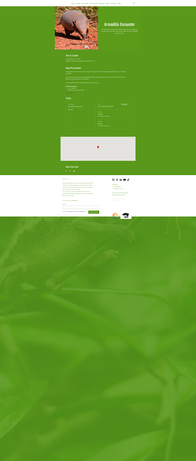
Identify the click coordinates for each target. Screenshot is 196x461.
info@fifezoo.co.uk (118, 188)
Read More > (69, 92)
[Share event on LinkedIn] (74, 171)
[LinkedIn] (120, 179)
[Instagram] (113, 179)
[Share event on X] (70, 171)
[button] (134, 3)
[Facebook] (117, 179)
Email (64, 204)
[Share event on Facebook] (66, 171)
